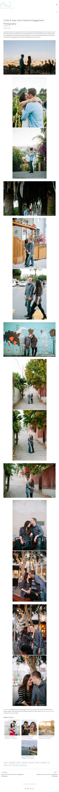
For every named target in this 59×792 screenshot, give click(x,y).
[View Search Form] (57, 12)
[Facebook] (28, 789)
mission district (16, 765)
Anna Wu (5, 709)
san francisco (31, 762)
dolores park (23, 765)
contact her (51, 711)
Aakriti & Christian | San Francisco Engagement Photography (12, 774)
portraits (19, 762)
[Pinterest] (31, 789)
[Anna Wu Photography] (7, 5)
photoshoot (24, 762)
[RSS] (33, 789)
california (6, 762)
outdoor (6, 765)
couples (37, 762)
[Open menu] (57, 4)
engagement (43, 762)
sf (48, 762)
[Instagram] (26, 789)
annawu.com (45, 711)
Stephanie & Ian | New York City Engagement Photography (47, 774)
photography (12, 762)
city (10, 765)
